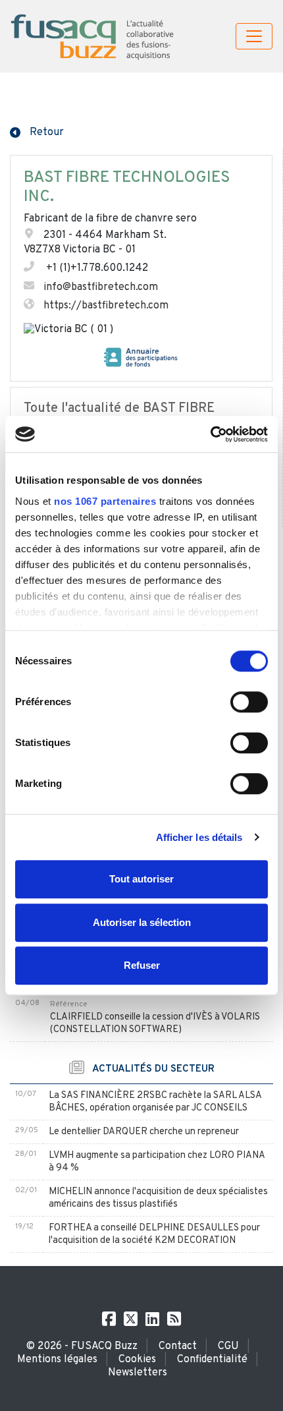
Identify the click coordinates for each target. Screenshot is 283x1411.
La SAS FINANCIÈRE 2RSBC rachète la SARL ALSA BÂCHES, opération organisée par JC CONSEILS (155, 1101)
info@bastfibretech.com (100, 287)
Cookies (137, 1359)
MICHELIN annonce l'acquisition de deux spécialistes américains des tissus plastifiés (158, 1198)
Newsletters (137, 1372)
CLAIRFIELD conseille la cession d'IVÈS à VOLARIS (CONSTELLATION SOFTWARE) (155, 1023)
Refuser (142, 965)
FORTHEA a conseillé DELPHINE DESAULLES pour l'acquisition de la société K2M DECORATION (154, 1234)
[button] (37, 131)
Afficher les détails (199, 837)
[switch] (249, 701)
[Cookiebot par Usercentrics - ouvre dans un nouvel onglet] (210, 434)
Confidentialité (212, 1359)
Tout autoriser (141, 878)
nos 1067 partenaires (105, 501)
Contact (178, 1346)
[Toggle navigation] (254, 36)
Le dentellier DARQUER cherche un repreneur (144, 1132)
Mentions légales (57, 1359)
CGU (228, 1346)
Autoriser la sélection (142, 922)
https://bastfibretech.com (105, 305)
